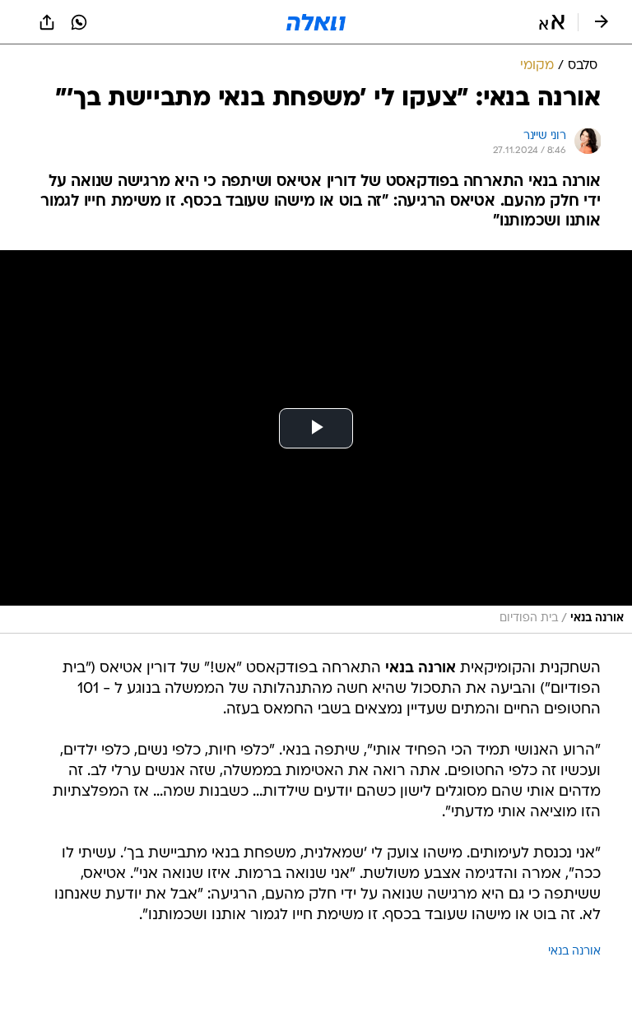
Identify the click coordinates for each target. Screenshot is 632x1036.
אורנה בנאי (574, 951)
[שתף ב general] (47, 22)
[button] (552, 22)
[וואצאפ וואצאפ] (79, 22)
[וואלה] (316, 22)
